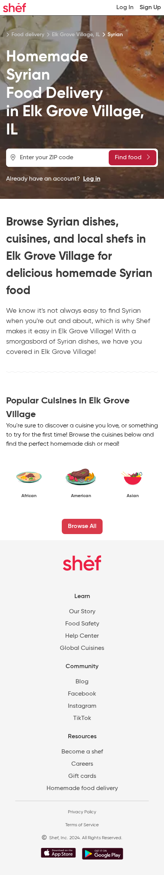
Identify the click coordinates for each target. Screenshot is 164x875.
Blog (82, 682)
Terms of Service (82, 825)
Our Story (82, 612)
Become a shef (82, 752)
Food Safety (82, 624)
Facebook (82, 694)
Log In (124, 8)
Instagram (82, 706)
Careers (82, 764)
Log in (91, 179)
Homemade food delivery (82, 788)
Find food (128, 158)
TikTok (82, 718)
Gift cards (82, 776)
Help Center (82, 636)
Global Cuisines (82, 648)
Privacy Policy (82, 812)
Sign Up (150, 8)
